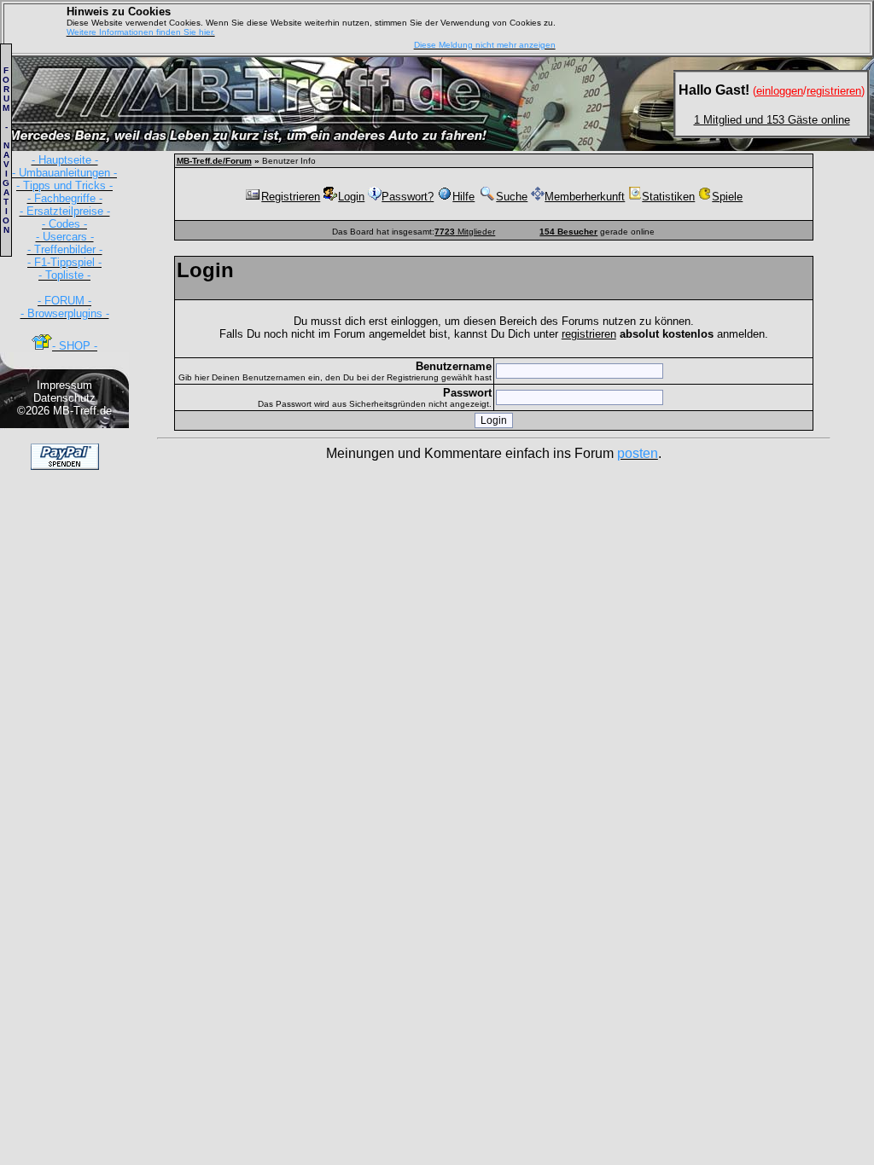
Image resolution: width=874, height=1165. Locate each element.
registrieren (589, 333)
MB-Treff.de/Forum (214, 160)
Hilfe (463, 196)
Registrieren (290, 196)
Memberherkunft (585, 196)
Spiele (727, 196)
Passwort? (408, 196)
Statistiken (668, 196)
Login (351, 196)
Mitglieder (464, 231)
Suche (511, 196)
